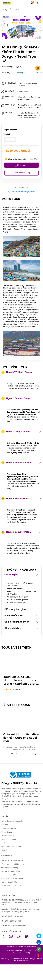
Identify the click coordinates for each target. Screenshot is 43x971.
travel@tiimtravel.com (17, 926)
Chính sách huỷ (13, 628)
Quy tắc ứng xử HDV (9, 882)
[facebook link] (3, 938)
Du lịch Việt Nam (7, 836)
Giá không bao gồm (15, 609)
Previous (2, 27)
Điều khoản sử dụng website (12, 860)
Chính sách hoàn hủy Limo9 (12, 878)
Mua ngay (21, 165)
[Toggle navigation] (37, 3)
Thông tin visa (6, 832)
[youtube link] (11, 938)
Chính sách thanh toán (16, 622)
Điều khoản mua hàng (9, 868)
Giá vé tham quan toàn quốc (12, 821)
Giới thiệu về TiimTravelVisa (11, 846)
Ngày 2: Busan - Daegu (16, 398)
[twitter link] (26, 938)
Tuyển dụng (5, 843)
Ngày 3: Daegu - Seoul (16, 432)
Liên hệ (4, 850)
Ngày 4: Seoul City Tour (16, 463)
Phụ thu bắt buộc (13, 616)
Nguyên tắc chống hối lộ (10, 871)
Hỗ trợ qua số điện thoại (23, 192)
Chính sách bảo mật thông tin (12, 864)
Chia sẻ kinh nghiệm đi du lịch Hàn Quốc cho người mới (21, 738)
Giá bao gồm (11, 575)
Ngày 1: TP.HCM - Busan (17, 372)
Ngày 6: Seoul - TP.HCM (16, 532)
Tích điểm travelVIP (8, 875)
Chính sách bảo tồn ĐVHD (11, 886)
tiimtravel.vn (17, 958)
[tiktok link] (19, 938)
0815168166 (16, 921)
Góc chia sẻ (5, 825)
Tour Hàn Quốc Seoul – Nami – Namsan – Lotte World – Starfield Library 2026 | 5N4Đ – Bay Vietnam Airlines (20, 684)
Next (40, 27)
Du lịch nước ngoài (8, 839)
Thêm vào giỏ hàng (21, 173)
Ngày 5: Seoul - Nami (15, 499)
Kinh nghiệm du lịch (8, 828)
